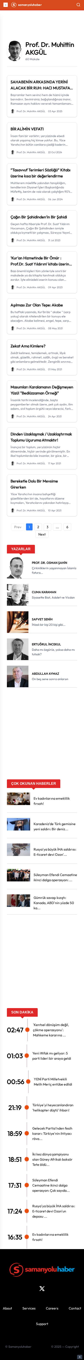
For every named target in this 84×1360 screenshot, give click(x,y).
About (7, 1308)
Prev (17, 527)
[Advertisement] (42, 735)
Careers (52, 1308)
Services (29, 1308)
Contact (75, 1308)
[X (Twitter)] (42, 1288)
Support (42, 1324)
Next (42, 534)
